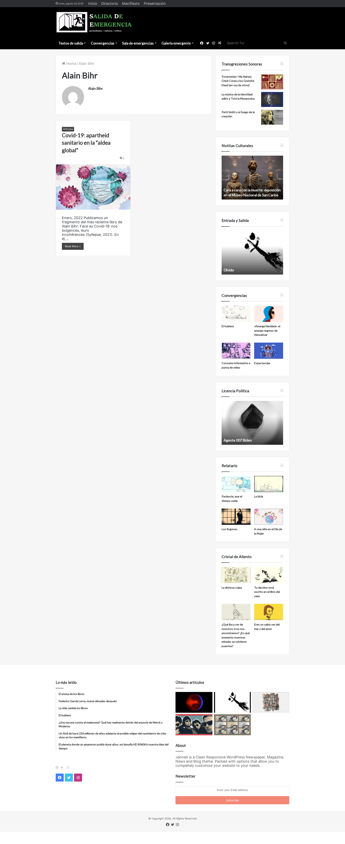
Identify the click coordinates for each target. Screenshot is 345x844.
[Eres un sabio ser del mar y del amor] (268, 612)
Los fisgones (229, 529)
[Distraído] (232, 702)
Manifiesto (131, 3)
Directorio (109, 3)
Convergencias (102, 43)
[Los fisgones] (236, 517)
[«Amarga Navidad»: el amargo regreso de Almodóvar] (268, 313)
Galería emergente (176, 43)
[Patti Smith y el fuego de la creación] (272, 117)
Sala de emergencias (138, 43)
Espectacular (262, 363)
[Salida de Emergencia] (94, 22)
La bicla (258, 496)
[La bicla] (268, 484)
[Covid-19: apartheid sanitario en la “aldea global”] (93, 187)
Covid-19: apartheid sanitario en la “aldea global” (86, 143)
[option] (234, 423)
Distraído (261, 270)
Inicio (92, 3)
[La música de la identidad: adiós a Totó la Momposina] (272, 99)
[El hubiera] (236, 313)
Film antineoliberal (281, 440)
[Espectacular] (268, 351)
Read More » (73, 246)
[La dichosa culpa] (236, 575)
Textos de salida (70, 43)
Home (70, 63)
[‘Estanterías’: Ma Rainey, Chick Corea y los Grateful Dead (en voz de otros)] (272, 81)
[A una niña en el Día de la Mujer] (268, 517)
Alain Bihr (95, 88)
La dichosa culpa (232, 587)
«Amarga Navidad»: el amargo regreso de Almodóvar (267, 330)
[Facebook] (58, 767)
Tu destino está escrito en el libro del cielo (267, 592)
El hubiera (228, 326)
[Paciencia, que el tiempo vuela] (236, 484)
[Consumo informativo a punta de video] (236, 351)
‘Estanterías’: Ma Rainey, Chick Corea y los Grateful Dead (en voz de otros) (238, 81)
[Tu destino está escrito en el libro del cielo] (268, 575)
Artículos (68, 128)
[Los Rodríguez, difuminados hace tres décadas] (193, 724)
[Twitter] (62, 767)
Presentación (155, 3)
